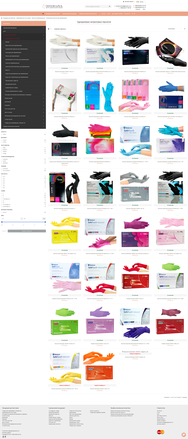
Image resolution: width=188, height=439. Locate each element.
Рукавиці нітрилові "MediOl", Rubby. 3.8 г (170, 343)
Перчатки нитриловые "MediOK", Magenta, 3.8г (135, 357)
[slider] (2, 222)
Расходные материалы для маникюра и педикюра (18, 94)
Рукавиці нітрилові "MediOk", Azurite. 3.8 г (100, 343)
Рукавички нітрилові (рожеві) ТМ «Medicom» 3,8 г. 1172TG (64, 298)
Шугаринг (7, 105)
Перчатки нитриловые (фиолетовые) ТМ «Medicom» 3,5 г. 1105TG (135, 343)
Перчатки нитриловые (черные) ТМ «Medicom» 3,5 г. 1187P (100, 208)
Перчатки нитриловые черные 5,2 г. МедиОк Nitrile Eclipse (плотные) (170, 71)
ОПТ (4, 31)
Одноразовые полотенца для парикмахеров (17, 59)
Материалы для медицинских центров (15, 115)
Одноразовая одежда (74, 420)
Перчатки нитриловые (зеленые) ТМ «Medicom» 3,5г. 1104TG (170, 298)
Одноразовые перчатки (55, 424)
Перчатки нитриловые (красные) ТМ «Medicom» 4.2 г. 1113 (100, 298)
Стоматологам (8, 119)
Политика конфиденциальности (165, 422)
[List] (50, 29)
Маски (70, 417)
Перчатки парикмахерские (38, 18)
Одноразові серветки (54, 414)
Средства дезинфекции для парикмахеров (16, 73)
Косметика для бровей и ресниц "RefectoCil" (122, 415)
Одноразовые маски (10, 84)
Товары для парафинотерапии (97, 412)
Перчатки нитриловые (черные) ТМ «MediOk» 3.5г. (135, 71)
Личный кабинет (129, 1)
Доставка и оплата (162, 415)
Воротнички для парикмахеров (13, 45)
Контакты (159, 411)
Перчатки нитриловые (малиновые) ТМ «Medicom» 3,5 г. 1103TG (100, 253)
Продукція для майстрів (9, 18)
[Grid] (48, 29)
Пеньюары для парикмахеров (13, 52)
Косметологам (8, 98)
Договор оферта (161, 424)
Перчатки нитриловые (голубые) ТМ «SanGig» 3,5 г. (100, 116)
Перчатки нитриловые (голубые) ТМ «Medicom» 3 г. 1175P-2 (135, 161)
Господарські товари (54, 411)
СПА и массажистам (10, 108)
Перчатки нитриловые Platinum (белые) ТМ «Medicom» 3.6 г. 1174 (100, 71)
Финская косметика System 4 (118, 412)
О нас (158, 412)
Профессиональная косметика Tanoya (120, 411)
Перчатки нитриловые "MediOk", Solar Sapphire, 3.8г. (64, 253)
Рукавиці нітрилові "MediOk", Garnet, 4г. (135, 298)
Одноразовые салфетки (11, 80)
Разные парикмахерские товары (13, 91)
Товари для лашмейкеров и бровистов (15, 123)
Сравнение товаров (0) (60, 29)
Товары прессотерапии (75, 425)
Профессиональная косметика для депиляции (122, 414)
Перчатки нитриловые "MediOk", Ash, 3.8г (135, 208)
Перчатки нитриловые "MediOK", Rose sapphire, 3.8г (170, 253)
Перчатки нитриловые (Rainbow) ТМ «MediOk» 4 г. (100, 161)
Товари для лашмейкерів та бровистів (11, 411)
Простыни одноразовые (75, 414)
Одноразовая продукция (10, 28)
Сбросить (4, 231)
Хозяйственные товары (11, 87)
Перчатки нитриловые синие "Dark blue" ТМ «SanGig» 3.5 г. (170, 116)
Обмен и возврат (161, 420)
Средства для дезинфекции (55, 419)
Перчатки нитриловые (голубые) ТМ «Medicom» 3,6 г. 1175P (170, 161)
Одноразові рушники (54, 412)
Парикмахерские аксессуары (23, 18)
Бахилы (7, 42)
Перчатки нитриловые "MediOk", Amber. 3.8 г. (100, 388)
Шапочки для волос (74, 415)
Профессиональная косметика (11, 126)
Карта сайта (160, 417)
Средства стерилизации (55, 420)
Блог (158, 414)
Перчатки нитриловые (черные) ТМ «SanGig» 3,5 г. (64, 208)
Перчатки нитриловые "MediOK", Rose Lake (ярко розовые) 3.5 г (135, 253)
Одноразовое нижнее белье (76, 424)
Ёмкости (7, 70)
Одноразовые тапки (74, 422)
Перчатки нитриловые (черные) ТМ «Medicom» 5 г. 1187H (170, 208)
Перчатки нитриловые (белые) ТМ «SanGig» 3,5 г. (64, 116)
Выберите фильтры (27, 231)
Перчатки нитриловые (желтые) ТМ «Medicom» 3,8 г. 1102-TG (64, 388)
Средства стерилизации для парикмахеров (16, 77)
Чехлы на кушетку (94, 411)
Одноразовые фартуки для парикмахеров (16, 49)
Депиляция (8, 101)
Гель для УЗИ (52, 422)
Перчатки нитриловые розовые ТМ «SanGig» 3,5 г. (135, 116)
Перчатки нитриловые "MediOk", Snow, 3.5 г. (64, 71)
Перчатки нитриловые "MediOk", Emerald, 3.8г (65, 343)
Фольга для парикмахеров (12, 56)
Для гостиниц (8, 112)
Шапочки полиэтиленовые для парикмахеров (17, 66)
